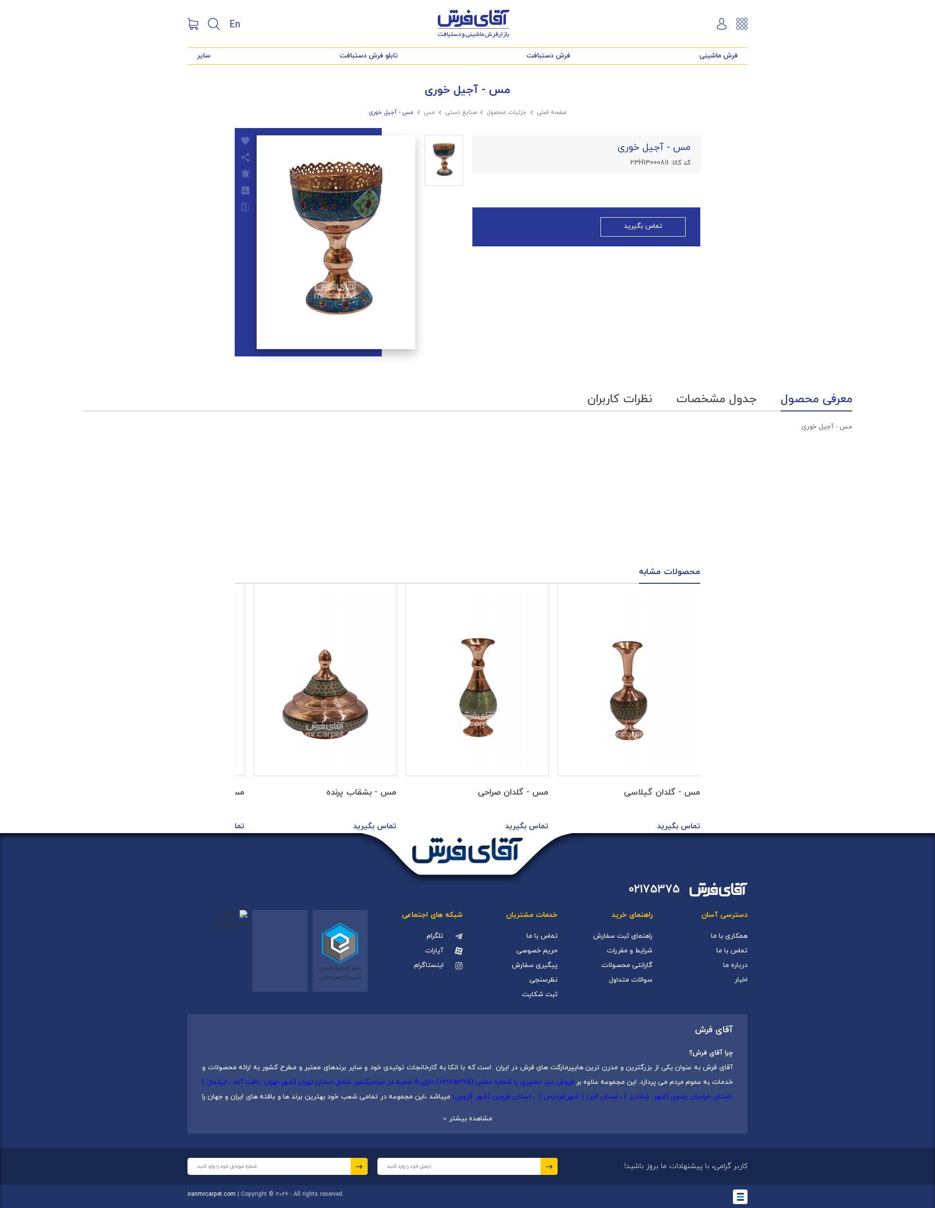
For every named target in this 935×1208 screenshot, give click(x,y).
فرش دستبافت (548, 55)
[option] (629, 708)
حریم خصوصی (537, 950)
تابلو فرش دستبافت (368, 55)
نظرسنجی (543, 980)
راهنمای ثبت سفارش (623, 936)
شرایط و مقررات (630, 950)
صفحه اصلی (551, 112)
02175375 (654, 890)
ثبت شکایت (540, 994)
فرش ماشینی (718, 55)
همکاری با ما (729, 936)
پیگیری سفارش (535, 965)
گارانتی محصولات (627, 965)
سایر (203, 55)
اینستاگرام (429, 965)
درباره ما (735, 965)
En (234, 24)
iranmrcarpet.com (211, 1194)
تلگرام (435, 936)
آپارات (434, 950)
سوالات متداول (631, 980)
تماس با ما (732, 950)
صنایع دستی (461, 112)
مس (429, 112)
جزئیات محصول (506, 112)
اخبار (741, 980)
